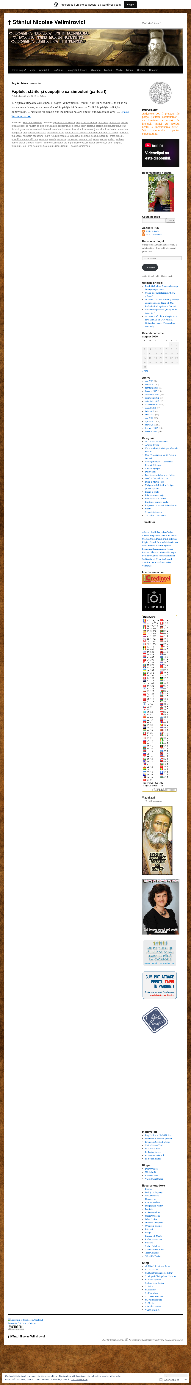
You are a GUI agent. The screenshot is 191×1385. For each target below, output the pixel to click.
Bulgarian (161, 531)
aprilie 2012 (150, 421)
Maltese (163, 552)
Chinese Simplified (150, 535)
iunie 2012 (149, 414)
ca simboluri (43, 125)
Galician (167, 542)
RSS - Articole (152, 231)
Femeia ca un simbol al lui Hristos (160, 474)
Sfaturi (148, 508)
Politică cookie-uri (79, 1379)
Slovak (152, 558)
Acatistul (44, 70)
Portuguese (153, 555)
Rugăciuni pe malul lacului (156, 501)
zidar (57, 145)
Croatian (146, 538)
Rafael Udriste (151, 1175)
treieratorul (48, 145)
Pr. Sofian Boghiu (153, 1158)
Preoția (148, 1232)
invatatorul (77, 129)
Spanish (168, 558)
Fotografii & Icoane (77, 70)
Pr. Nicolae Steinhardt (154, 1155)
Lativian (145, 552)
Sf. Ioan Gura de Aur (154, 1282)
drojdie (107, 125)
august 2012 (150, 407)
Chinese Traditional (167, 535)
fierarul (15, 129)
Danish (159, 538)
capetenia (63, 125)
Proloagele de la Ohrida (155, 498)
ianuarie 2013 (151, 390)
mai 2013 (149, 380)
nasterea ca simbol (108, 132)
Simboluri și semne (32, 122)
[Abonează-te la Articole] (143, 231)
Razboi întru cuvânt (153, 1239)
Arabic (154, 531)
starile (109, 142)
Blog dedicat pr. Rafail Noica (157, 1135)
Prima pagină (19, 70)
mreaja (75, 132)
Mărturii (108, 70)
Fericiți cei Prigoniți (153, 1192)
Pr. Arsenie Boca (152, 1148)
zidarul (64, 145)
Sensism (149, 1242)
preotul (119, 135)
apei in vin (114, 122)
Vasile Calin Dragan (154, 1178)
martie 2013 (150, 384)
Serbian (145, 558)
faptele (115, 125)
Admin (43, 96)
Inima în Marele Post (154, 481)
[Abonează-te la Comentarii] (143, 234)
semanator (73, 139)
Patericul (149, 1229)
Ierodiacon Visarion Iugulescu (158, 1138)
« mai (145, 370)
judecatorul (100, 129)
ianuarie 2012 (151, 431)
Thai (152, 562)
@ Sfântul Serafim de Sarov (157, 1266)
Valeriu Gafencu (152, 1309)
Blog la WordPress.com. (113, 1339)
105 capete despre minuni (156, 441)
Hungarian (166, 545)
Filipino (145, 542)
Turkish (158, 562)
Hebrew (151, 545)
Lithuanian (154, 552)
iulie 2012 (149, 411)
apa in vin (103, 122)
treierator (37, 145)
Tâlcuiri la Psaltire (153, 1255)
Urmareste (150, 267)
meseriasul (52, 132)
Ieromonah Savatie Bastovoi (157, 1141)
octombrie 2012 (152, 401)
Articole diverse (152, 444)
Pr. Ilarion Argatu (153, 1151)
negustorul (38, 135)
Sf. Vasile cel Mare (153, 1299)
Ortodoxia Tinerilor (153, 1225)
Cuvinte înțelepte (152, 468)
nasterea (93, 132)
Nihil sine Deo (151, 1171)
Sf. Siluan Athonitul (154, 1296)
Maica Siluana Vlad (153, 1145)
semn (96, 139)
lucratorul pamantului (117, 129)
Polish (145, 555)
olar (81, 135)
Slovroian (160, 558)
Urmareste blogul (153, 241)
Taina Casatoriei (152, 1252)
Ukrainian (166, 562)
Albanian (146, 531)
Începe (130, 4)
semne (103, 139)
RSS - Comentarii (154, 234)
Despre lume (150, 471)
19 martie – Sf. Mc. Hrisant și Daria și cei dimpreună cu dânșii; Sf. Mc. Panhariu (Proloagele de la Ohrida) (162, 303)
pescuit (94, 135)
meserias (41, 132)
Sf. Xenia (149, 1302)
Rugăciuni (57, 70)
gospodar (24, 129)
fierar (122, 125)
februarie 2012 (151, 427)
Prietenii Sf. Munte (153, 1235)
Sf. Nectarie (150, 1289)
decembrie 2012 (152, 394)
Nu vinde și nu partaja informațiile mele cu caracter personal (156, 1339)
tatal (30, 145)
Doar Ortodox (151, 1168)
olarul (87, 135)
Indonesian (147, 548)
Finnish (153, 542)
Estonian (173, 538)
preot (112, 135)
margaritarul (29, 132)
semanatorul (85, 139)
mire (61, 132)
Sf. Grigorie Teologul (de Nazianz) (160, 1276)
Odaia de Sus (151, 1218)
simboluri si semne (95, 142)
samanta (43, 139)
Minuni (129, 70)
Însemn (148, 1188)
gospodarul (36, 129)
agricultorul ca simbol (64, 122)
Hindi (158, 545)
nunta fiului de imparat (56, 135)
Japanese (162, 548)
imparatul (56, 129)
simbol (111, 139)
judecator (88, 129)
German (174, 542)
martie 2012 (150, 424)
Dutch (165, 538)
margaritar (17, 132)
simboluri (48, 142)
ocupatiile (73, 135)
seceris (52, 139)
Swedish (146, 562)
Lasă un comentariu (80, 145)
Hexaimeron (150, 1198)
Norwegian (172, 552)
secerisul (61, 139)
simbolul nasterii (34, 142)
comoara (73, 125)
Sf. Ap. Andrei (151, 1269)
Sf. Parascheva (151, 1292)
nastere (84, 132)
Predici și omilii (152, 491)
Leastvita (149, 1208)
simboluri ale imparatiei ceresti (69, 142)
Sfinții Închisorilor (153, 1306)
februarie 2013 (151, 387)
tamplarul (16, 145)
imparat (47, 129)
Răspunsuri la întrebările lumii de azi (161, 505)
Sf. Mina (149, 1286)
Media (119, 70)
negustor (27, 135)
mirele (68, 132)
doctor (82, 125)
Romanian (163, 555)
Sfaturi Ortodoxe (152, 1245)
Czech (153, 538)
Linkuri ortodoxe (152, 1212)
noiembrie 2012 (152, 397)
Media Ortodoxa (152, 1215)
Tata (24, 145)
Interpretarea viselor (154, 1205)
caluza (53, 125)
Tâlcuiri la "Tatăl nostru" (156, 515)
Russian (171, 555)
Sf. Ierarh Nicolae (153, 1279)
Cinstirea (96, 70)
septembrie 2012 (152, 404)
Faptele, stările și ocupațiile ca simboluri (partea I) (59, 91)
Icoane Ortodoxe (152, 1202)
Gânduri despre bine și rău (156, 478)
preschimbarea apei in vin (25, 139)
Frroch (160, 542)
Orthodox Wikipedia (154, 1222)
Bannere (153, 70)
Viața (32, 70)
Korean (170, 548)
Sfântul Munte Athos (154, 1249)
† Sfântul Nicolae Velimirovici (46, 22)
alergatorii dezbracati (86, 122)
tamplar (117, 142)
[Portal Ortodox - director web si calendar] (16, 1329)
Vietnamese (147, 565)
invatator (66, 129)
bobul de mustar (27, 125)
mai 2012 (149, 417)
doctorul (91, 125)
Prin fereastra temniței (154, 495)
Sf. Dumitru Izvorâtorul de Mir (159, 1272)
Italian (155, 548)
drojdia (99, 125)
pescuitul (104, 135)
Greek (145, 545)
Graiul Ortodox (152, 1195)
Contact (141, 70)
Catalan (169, 531)
